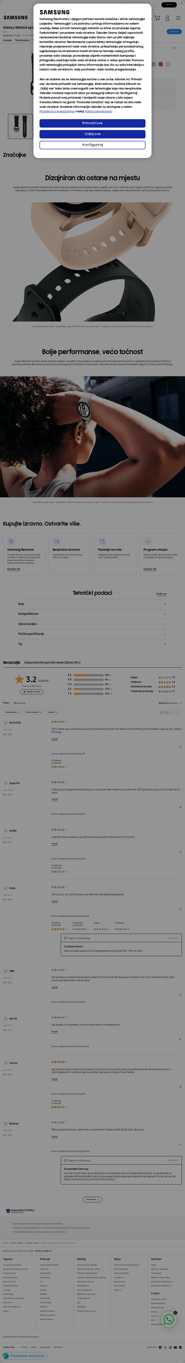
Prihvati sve (92, 123)
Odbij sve (93, 134)
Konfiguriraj (92, 145)
